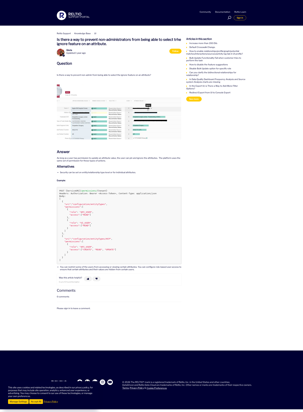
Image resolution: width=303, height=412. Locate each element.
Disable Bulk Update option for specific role (210, 68)
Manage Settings (18, 401)
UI (95, 33)
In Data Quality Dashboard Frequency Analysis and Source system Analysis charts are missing (215, 80)
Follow (175, 51)
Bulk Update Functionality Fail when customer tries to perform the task (213, 59)
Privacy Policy (137, 388)
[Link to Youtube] (110, 382)
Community (205, 12)
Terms (125, 388)
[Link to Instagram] (102, 382)
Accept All (36, 401)
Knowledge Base (82, 33)
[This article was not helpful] (96, 278)
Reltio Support (64, 33)
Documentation (222, 12)
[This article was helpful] (88, 278)
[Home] (73, 15)
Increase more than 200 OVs (203, 43)
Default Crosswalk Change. (202, 47)
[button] (229, 18)
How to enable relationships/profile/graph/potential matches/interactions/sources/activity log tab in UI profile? (214, 52)
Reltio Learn (240, 12)
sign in (67, 308)
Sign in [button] (240, 17)
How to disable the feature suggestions (208, 64)
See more (194, 99)
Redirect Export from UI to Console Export (209, 92)
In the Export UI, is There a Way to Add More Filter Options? (212, 87)
